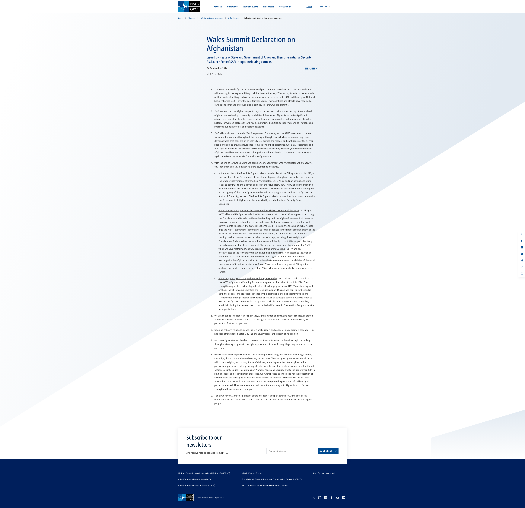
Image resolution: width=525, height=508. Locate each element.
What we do (232, 6)
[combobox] (325, 6)
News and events (250, 6)
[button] (325, 6)
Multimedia (268, 6)
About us (218, 6)
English (309, 68)
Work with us (285, 6)
